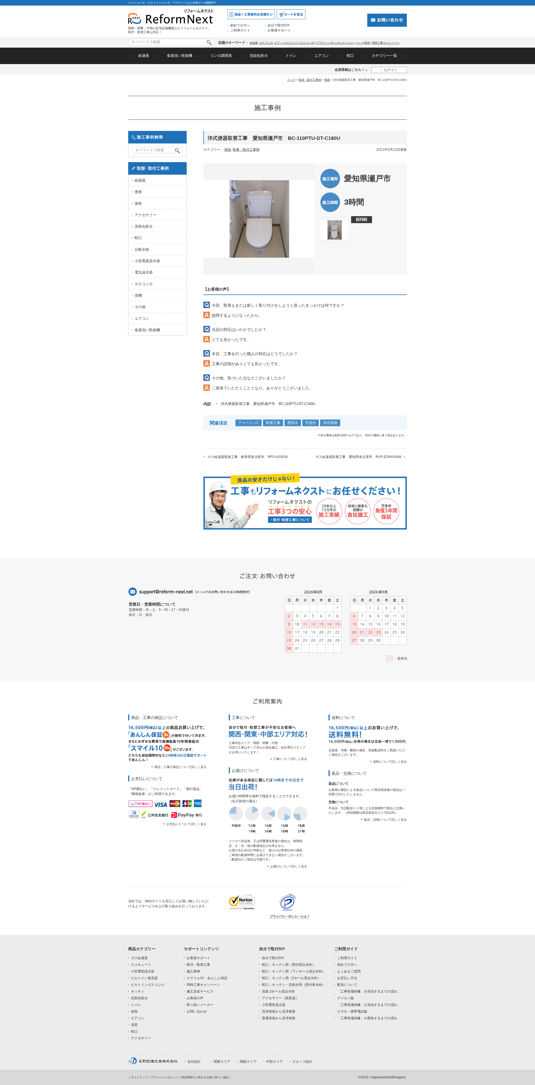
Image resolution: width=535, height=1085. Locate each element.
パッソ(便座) (363, 42)
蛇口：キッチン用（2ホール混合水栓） (291, 978)
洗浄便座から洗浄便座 (278, 1011)
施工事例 (193, 971)
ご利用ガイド (240, 30)
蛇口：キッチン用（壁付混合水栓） (288, 965)
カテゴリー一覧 (384, 55)
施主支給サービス (200, 991)
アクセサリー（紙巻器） (280, 998)
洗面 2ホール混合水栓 (278, 991)
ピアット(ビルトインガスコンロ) (294, 42)
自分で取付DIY (279, 25)
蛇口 (350, 55)
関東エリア (222, 1062)
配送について (347, 985)
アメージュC (248, 423)
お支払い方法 (347, 978)
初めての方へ (240, 25)
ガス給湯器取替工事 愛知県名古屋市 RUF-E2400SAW (358, 457)
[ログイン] (389, 69)
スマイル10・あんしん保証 (207, 978)
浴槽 (138, 295)
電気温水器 (144, 272)
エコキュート (141, 965)
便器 (327, 79)
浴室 (134, 1025)
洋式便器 (330, 423)
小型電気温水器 (142, 971)
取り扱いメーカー (200, 1005)
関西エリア (248, 1062)
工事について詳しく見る (290, 758)
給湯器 (254, 42)
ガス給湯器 (139, 958)
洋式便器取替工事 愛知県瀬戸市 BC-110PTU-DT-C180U (268, 404)
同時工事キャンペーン (386, 42)
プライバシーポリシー (164, 1077)
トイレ (291, 55)
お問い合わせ (197, 1011)
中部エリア (274, 1062)
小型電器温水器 (147, 261)
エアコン (321, 55)
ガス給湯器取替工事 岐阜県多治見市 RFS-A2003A (248, 457)
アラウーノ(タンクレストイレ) (335, 42)
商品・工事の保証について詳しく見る (180, 767)
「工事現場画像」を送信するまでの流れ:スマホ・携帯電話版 (367, 1008)
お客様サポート (279, 30)
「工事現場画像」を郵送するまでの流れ (367, 1018)
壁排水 (292, 423)
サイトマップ (139, 1077)
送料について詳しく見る (390, 761)
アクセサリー (145, 215)
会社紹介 (194, 1062)
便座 (138, 203)
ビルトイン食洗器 (144, 978)
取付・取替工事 (198, 965)
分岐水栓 (142, 249)
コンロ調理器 (221, 55)
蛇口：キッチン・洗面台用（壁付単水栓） (293, 985)
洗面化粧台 (259, 55)
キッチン (137, 991)
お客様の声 (195, 998)
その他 (140, 307)
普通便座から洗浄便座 (278, 1018)
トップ (291, 79)
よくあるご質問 (349, 971)
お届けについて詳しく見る (288, 866)
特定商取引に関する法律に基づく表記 (204, 1077)
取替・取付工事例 (310, 79)
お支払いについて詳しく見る (186, 824)
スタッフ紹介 (302, 1062)
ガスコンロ (266, 42)
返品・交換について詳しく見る (385, 819)
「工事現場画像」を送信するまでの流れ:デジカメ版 (367, 994)
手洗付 (310, 423)
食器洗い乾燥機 (179, 55)
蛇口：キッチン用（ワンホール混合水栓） (293, 971)
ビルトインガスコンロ (147, 985)
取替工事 (273, 423)
